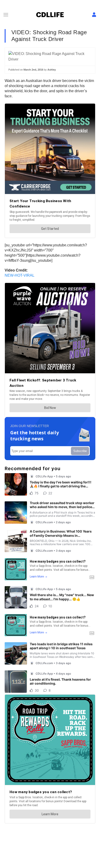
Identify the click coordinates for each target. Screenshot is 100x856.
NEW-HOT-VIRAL (19, 275)
